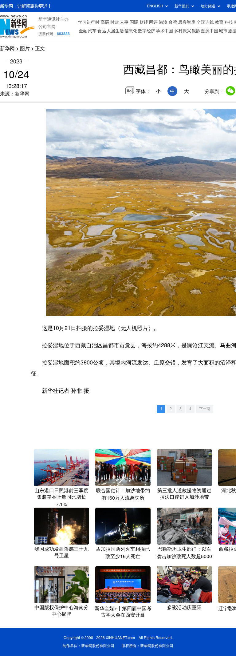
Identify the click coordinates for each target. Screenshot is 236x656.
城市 (223, 31)
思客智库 (186, 22)
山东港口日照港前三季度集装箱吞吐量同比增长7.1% (61, 497)
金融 (83, 31)
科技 (229, 22)
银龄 (196, 31)
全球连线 (205, 22)
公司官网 (47, 26)
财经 (144, 22)
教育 (219, 22)
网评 (153, 22)
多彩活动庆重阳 (184, 607)
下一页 (204, 409)
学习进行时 (89, 22)
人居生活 (115, 31)
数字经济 (146, 31)
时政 (114, 22)
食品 (101, 31)
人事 (124, 22)
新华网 (7, 48)
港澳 (163, 22)
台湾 (172, 22)
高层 (104, 22)
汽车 (92, 31)
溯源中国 (209, 31)
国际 (134, 22)
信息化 (130, 31)
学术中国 (164, 31)
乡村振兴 (182, 31)
